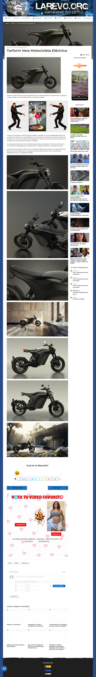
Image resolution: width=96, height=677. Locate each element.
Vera (14, 97)
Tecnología (24, 563)
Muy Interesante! (20, 47)
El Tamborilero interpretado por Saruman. (79, 214)
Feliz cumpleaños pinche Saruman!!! (80, 273)
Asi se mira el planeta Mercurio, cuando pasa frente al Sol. (36, 646)
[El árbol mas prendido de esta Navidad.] (79, 222)
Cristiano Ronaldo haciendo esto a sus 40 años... (78, 136)
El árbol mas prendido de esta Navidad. (79, 229)
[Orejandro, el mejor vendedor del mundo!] (37, 616)
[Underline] (20, 582)
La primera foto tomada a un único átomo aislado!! (58, 625)
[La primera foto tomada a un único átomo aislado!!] (58, 616)
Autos (9, 47)
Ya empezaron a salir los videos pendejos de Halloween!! (78, 120)
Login (63, 572)
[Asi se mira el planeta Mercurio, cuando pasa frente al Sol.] (37, 636)
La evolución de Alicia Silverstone (77, 244)
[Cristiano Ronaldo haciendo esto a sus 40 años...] (79, 128)
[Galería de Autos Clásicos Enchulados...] (16, 636)
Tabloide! (27, 18)
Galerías (69, 18)
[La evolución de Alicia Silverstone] (79, 237)
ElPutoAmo (76, 290)
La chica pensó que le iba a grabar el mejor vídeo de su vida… (79, 166)
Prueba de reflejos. (79, 299)
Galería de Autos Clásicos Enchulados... (15, 645)
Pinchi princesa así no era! (79, 151)
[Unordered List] (27, 582)
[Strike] (22, 582)
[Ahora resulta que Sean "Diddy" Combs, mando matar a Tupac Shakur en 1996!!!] (79, 252)
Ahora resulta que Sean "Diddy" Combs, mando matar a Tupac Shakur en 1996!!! (79, 261)
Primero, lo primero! (13, 624)
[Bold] (16, 582)
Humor (59, 18)
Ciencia (16, 563)
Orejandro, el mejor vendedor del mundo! (35, 625)
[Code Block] (31, 582)
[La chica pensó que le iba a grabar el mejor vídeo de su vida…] (79, 158)
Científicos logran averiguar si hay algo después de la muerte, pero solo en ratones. (57, 647)
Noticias (49, 18)
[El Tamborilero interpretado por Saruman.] (79, 207)
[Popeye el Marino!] (79, 175)
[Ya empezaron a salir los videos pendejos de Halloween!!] (79, 112)
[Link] (33, 582)
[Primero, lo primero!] (16, 616)
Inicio (9, 18)
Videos (79, 18)
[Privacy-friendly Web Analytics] (48, 674)
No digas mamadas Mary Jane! (80, 293)
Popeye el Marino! (76, 182)
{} (34, 581)
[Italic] (18, 582)
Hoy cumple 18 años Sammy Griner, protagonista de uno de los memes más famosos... (79, 198)
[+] (37, 581)
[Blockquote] (29, 582)
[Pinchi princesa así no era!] (79, 145)
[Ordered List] (25, 582)
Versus (17, 18)
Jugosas (88, 18)
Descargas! (38, 18)
